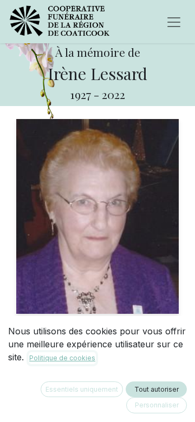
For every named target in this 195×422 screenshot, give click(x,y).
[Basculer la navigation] (174, 21)
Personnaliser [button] (157, 405)
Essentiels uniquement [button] (82, 389)
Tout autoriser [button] (156, 389)
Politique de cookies (62, 358)
